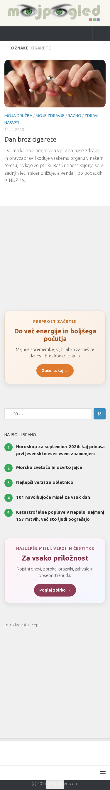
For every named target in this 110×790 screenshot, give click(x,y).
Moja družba (18, 115)
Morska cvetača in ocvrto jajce (49, 467)
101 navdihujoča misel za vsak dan (53, 497)
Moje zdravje (50, 115)
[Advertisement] (55, 256)
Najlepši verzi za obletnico (44, 482)
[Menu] (102, 773)
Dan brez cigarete (30, 139)
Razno (74, 115)
